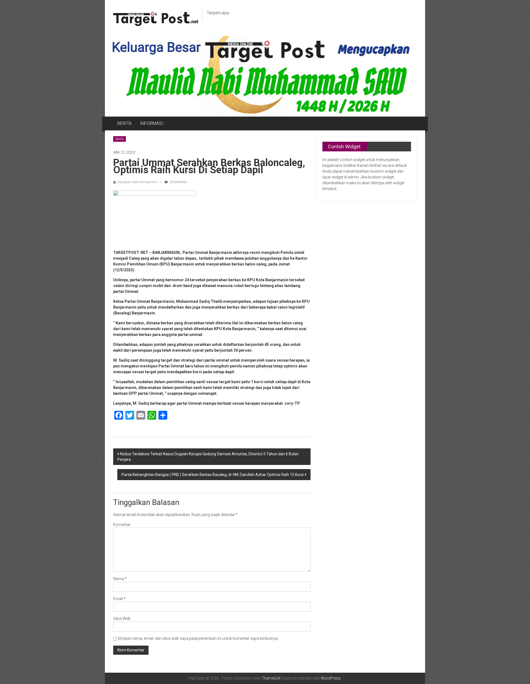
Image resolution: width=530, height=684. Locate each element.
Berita (119, 139)
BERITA (124, 123)
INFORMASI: (152, 123)
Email (119, 598)
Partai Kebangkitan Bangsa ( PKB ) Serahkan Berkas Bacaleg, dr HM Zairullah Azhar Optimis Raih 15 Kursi (212, 474)
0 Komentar (178, 182)
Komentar (122, 524)
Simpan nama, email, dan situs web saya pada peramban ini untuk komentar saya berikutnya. (198, 638)
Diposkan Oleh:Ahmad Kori (137, 182)
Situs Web (122, 618)
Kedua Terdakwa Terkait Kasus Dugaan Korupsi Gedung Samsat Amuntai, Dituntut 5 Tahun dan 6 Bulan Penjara (208, 457)
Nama (120, 579)
